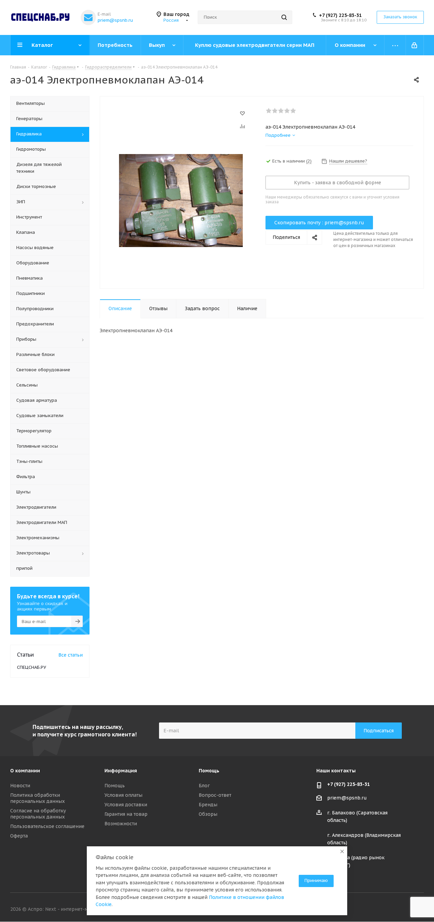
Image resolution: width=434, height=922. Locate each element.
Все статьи (70, 655)
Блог (204, 786)
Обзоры (208, 814)
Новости (20, 786)
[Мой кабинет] (414, 45)
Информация (120, 771)
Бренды (208, 805)
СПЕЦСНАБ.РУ (31, 667)
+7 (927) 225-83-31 (340, 15)
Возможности (120, 824)
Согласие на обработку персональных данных (38, 814)
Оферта (19, 836)
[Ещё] (395, 45)
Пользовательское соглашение (47, 826)
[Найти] (284, 17)
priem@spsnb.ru (115, 20)
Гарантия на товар (125, 814)
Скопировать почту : (319, 223)
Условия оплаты (123, 795)
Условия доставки (125, 805)
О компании (25, 771)
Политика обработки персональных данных (37, 798)
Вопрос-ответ (215, 795)
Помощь (114, 786)
